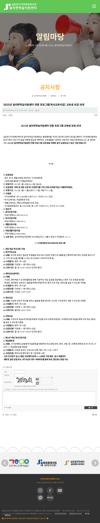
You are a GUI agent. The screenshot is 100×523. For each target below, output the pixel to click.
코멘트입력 (8, 367)
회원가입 (7, 515)
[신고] (36, 110)
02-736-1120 (85, 511)
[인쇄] (38, 110)
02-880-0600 (70, 511)
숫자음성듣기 (37, 379)
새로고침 (37, 383)
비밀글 (8, 389)
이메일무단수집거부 (75, 513)
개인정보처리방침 (60, 513)
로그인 (87, 513)
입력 (91, 407)
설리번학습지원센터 (40, 96)
